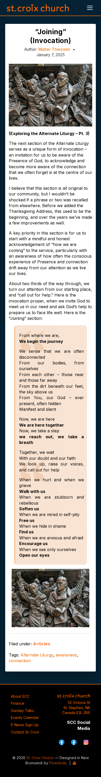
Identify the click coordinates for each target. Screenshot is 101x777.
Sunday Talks (22, 710)
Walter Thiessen (54, 49)
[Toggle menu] (89, 7)
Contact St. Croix (25, 732)
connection (20, 660)
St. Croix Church (40, 757)
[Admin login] (74, 763)
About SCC (20, 696)
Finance (17, 703)
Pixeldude (58, 763)
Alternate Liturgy (36, 655)
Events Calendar (25, 717)
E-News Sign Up (25, 725)
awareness (66, 655)
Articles (41, 643)
